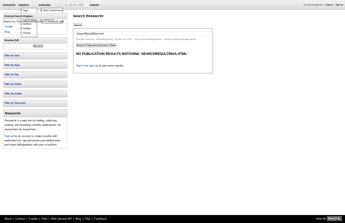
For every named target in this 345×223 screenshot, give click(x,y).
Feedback (100, 218)
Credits (33, 218)
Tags (25, 10)
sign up (93, 65)
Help (44, 218)
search (94, 4)
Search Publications (88, 45)
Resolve (38, 46)
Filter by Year (12, 55)
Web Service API (61, 218)
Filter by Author (13, 93)
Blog (78, 218)
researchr (9, 4)
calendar (45, 4)
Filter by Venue (13, 84)
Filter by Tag (11, 74)
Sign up (339, 5)
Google (9, 26)
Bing (7, 31)
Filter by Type (12, 65)
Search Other (108, 45)
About (8, 218)
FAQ (87, 218)
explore (24, 4)
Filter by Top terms (15, 103)
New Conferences (53, 10)
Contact (20, 218)
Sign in (329, 5)
